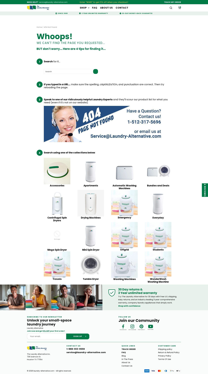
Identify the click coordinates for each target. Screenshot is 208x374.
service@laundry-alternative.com (53, 2)
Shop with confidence (129, 306)
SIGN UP (77, 336)
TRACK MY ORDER (172, 2)
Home (39, 27)
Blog (124, 355)
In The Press (127, 359)
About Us (106, 8)
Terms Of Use (164, 359)
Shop (83, 8)
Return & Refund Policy (168, 352)
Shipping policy (165, 349)
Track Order (129, 349)
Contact (122, 8)
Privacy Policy (164, 355)
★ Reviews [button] (205, 190)
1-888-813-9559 (75, 349)
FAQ (94, 8)
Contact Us (127, 365)
